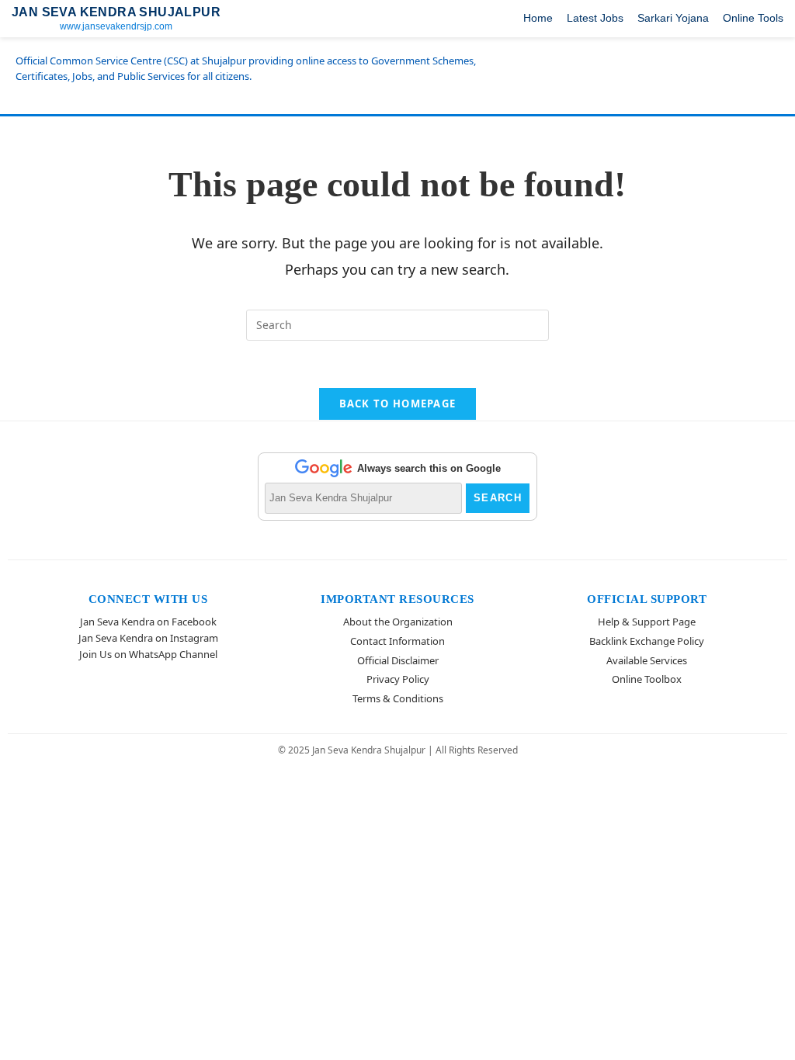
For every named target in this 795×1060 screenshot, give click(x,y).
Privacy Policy (397, 679)
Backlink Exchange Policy (646, 641)
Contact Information (397, 641)
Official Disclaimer (398, 660)
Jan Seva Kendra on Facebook (148, 622)
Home (538, 18)
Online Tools (753, 18)
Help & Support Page (647, 622)
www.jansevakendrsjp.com (116, 26)
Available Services (646, 660)
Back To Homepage (398, 403)
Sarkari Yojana (673, 18)
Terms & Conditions (397, 698)
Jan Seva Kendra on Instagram (148, 638)
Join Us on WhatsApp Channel (148, 654)
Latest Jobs (595, 18)
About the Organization (398, 622)
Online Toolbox (647, 679)
